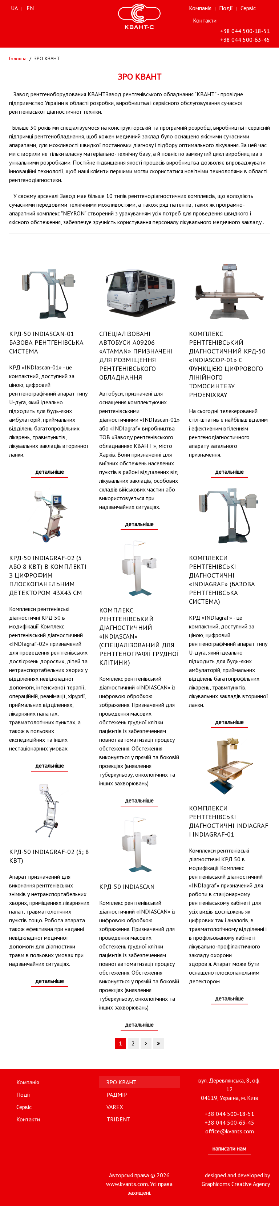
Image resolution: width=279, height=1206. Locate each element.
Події (226, 8)
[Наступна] (146, 1043)
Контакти (205, 20)
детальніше (49, 471)
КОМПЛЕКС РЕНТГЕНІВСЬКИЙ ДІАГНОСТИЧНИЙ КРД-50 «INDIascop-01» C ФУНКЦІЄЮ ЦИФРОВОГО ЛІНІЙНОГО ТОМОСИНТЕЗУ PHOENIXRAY (227, 364)
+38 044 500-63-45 (245, 39)
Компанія (200, 8)
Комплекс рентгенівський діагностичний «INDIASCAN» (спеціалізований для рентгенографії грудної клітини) (139, 636)
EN (30, 8)
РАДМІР (117, 1094)
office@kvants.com (229, 1131)
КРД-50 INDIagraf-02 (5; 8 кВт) (49, 856)
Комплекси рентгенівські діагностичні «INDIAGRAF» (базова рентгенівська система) (222, 580)
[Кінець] (158, 1043)
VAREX (114, 1106)
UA (14, 8)
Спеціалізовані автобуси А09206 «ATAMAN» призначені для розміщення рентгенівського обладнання (136, 355)
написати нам (229, 1148)
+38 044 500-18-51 (245, 31)
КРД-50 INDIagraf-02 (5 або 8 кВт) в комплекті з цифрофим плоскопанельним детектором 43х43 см (47, 575)
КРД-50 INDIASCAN (127, 886)
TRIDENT (118, 1119)
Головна (18, 58)
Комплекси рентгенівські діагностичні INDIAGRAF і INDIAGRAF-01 (228, 821)
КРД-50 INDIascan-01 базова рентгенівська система (46, 342)
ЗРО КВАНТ (121, 1082)
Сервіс (248, 8)
